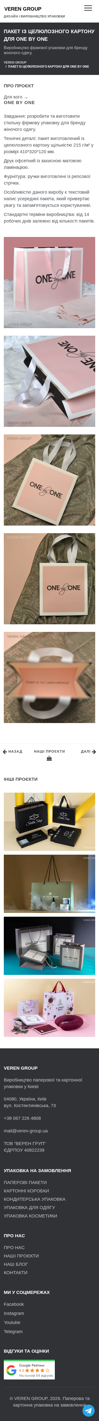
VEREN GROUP (15, 62)
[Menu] (89, 8)
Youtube (12, 1322)
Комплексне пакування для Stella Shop (48, 802)
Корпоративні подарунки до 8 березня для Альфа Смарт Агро (43, 988)
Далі (86, 751)
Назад (14, 751)
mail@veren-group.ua (26, 1130)
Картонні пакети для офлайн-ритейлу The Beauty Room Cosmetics (49, 864)
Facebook (14, 1304)
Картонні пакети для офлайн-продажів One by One (42, 926)
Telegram (13, 1331)
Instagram (14, 1313)
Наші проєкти (49, 751)
